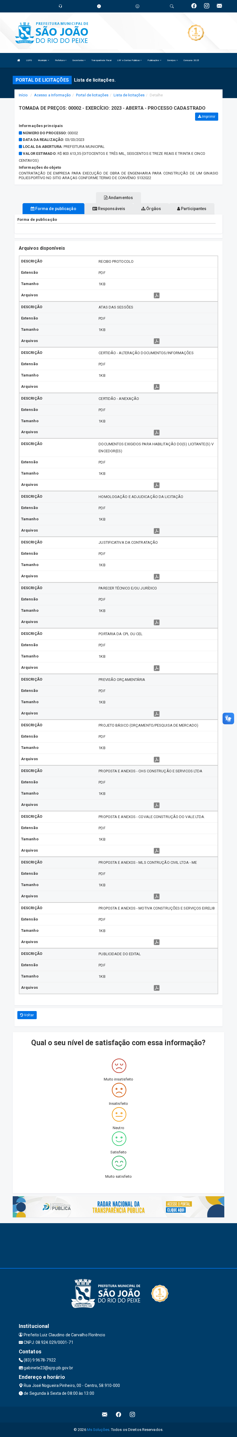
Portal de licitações (92, 95)
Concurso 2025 (191, 60)
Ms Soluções (98, 1429)
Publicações (153, 60)
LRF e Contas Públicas (128, 60)
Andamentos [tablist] (120, 197)
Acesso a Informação (52, 95)
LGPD (29, 60)
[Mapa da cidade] (118, 1245)
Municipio (43, 60)
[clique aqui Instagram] (132, 1415)
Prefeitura (60, 60)
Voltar (28, 1015)
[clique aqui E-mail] (105, 1415)
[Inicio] (18, 60)
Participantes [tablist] (193, 208)
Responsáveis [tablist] (111, 208)
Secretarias (78, 60)
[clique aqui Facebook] (119, 1415)
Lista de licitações (129, 95)
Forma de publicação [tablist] (55, 208)
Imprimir (208, 117)
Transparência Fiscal (101, 60)
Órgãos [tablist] (153, 208)
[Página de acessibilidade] (137, 6)
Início (23, 95)
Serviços (171, 60)
